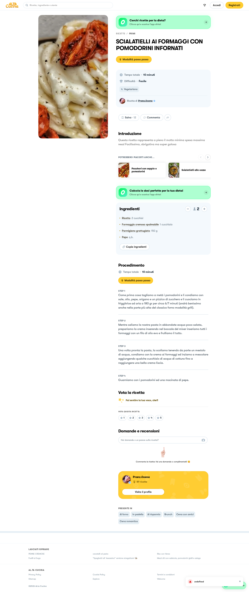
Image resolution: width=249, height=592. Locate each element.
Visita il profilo (143, 491)
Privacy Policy (35, 574)
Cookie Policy (99, 574)
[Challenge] (204, 5)
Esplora (96, 579)
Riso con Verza (163, 554)
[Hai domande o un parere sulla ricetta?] (160, 440)
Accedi (217, 5)
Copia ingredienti (136, 246)
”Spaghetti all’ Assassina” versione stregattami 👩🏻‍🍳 (115, 558)
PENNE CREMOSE (37, 554)
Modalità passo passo (135, 59)
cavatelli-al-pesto (100, 554)
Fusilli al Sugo (35, 558)
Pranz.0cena (145, 100)
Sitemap (32, 579)
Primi (132, 33)
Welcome (161, 579)
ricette (120, 33)
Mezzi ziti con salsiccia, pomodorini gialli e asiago (179, 558)
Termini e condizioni (166, 574)
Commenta (153, 117)
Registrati (234, 5)
